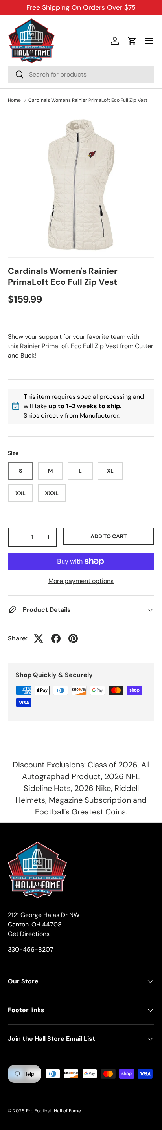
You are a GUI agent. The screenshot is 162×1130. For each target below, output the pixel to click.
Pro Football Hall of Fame (53, 1111)
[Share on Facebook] (55, 638)
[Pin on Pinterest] (73, 638)
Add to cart (108, 536)
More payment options (81, 581)
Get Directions (29, 934)
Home (14, 100)
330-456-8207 (30, 949)
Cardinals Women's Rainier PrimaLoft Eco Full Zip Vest (87, 100)
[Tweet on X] (38, 638)
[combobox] (81, 74)
